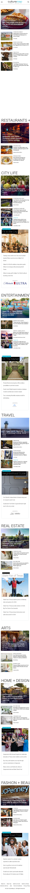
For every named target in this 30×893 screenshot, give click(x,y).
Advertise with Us (4, 885)
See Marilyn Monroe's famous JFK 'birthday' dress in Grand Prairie (20, 811)
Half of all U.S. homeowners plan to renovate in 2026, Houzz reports (21, 719)
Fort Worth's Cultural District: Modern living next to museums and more (15, 499)
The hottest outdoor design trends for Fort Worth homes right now (12, 698)
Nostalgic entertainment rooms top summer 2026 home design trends (21, 709)
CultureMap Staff (16, 215)
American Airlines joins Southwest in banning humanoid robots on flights (20, 454)
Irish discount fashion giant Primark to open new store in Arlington (20, 821)
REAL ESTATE (12, 526)
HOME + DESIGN (15, 680)
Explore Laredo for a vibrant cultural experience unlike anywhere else (20, 463)
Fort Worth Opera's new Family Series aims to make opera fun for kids (13, 646)
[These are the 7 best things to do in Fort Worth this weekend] (6, 324)
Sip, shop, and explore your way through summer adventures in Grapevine (13, 762)
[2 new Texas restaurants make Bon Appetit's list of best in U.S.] (6, 46)
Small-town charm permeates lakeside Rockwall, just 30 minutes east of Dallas (13, 873)
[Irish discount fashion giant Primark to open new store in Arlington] (6, 822)
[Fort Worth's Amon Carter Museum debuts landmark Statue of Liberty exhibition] (6, 657)
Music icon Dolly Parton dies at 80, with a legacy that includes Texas (20, 334)
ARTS (5, 628)
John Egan (15, 38)
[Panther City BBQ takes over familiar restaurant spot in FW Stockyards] (6, 150)
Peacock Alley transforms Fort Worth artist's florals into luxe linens (21, 666)
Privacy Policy (27, 885)
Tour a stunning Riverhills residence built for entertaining (14, 397)
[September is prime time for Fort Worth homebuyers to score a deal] (6, 36)
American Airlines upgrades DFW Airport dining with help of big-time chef (21, 443)
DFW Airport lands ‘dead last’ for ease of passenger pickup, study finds (14, 433)
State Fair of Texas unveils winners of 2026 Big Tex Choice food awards (14, 607)
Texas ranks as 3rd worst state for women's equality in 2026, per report (14, 191)
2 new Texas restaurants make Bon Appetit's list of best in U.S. (21, 44)
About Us (3, 883)
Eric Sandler (15, 47)
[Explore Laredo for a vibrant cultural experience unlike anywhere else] (6, 464)
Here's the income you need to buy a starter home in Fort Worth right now (20, 564)
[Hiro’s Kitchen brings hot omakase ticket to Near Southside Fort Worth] (6, 160)
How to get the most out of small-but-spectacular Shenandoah (12, 867)
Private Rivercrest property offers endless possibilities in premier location (13, 384)
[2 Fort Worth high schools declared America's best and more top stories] (6, 212)
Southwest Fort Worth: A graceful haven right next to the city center (14, 505)
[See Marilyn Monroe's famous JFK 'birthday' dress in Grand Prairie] (6, 812)
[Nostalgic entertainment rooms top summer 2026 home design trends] (6, 710)
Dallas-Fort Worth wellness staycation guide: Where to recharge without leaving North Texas (14, 267)
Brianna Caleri (22, 337)
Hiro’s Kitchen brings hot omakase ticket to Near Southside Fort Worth (19, 159)
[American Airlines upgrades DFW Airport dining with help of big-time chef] (6, 444)
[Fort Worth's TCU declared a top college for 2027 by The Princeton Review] (6, 202)
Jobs (11, 885)
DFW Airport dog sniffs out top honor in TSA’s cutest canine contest (20, 55)
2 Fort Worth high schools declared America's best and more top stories (20, 211)
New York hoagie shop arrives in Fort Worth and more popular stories (14, 24)
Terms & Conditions (17, 885)
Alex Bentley (15, 68)
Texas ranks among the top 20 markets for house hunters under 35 (21, 554)
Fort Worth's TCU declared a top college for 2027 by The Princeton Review (21, 201)
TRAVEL (8, 415)
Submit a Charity (25, 883)
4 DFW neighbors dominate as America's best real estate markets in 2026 (13, 543)
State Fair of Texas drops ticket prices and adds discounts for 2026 (14, 613)
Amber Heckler (5, 194)
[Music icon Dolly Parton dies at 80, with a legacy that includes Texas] (6, 334)
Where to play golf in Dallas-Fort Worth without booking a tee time (15, 274)
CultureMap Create (16, 225)
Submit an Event (16, 883)
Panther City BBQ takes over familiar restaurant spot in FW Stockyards (20, 149)
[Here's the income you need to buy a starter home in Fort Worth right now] (6, 565)
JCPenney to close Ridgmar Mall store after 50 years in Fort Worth (14, 801)
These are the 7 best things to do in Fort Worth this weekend (20, 323)
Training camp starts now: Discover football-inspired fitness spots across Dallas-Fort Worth (21, 221)
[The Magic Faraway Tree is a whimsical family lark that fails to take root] (6, 66)
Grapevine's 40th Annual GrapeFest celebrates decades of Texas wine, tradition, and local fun (21, 343)
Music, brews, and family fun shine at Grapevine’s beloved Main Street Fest (12, 768)
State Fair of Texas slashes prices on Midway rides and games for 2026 (12, 313)
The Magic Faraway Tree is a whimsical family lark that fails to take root (21, 65)
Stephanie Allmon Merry (17, 152)
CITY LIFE (9, 173)
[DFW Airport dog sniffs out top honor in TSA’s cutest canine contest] (6, 56)
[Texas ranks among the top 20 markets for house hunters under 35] (6, 555)
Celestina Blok (16, 162)
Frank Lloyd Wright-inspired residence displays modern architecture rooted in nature (15, 390)
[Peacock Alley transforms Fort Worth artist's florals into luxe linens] (6, 667)
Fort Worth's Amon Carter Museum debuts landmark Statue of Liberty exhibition (20, 656)
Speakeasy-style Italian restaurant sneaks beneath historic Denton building (12, 138)
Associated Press (16, 337)
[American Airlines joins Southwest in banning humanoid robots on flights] (6, 454)
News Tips (9, 883)
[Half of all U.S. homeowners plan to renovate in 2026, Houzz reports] (6, 720)
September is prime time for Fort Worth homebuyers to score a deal (20, 35)
